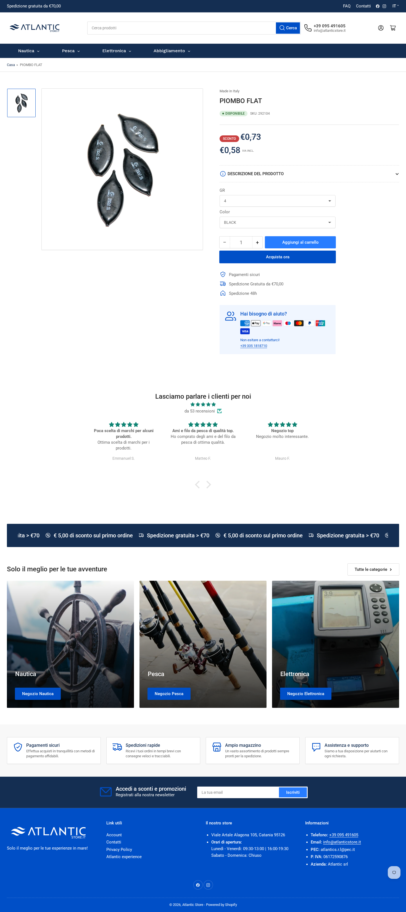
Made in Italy (229, 91)
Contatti (363, 6)
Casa (11, 65)
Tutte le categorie (371, 569)
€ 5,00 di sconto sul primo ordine (87, 535)
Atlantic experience (124, 856)
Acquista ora (277, 256)
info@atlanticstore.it (342, 842)
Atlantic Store (192, 905)
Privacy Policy (119, 849)
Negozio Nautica (38, 693)
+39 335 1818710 (253, 346)
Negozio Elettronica (305, 693)
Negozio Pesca (169, 693)
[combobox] (194, 28)
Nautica (25, 674)
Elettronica (294, 674)
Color (225, 211)
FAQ (346, 6)
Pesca (156, 674)
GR (222, 190)
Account (114, 834)
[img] (203, 404)
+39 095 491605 (343, 834)
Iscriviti (293, 792)
